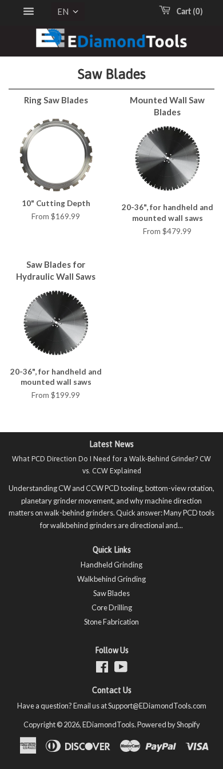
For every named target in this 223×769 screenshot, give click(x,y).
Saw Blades (111, 593)
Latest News (111, 444)
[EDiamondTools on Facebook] (102, 669)
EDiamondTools (108, 724)
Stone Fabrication (111, 621)
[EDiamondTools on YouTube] (121, 669)
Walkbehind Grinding (111, 578)
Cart (187, 12)
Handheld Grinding (111, 564)
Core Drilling (111, 607)
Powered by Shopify (168, 724)
